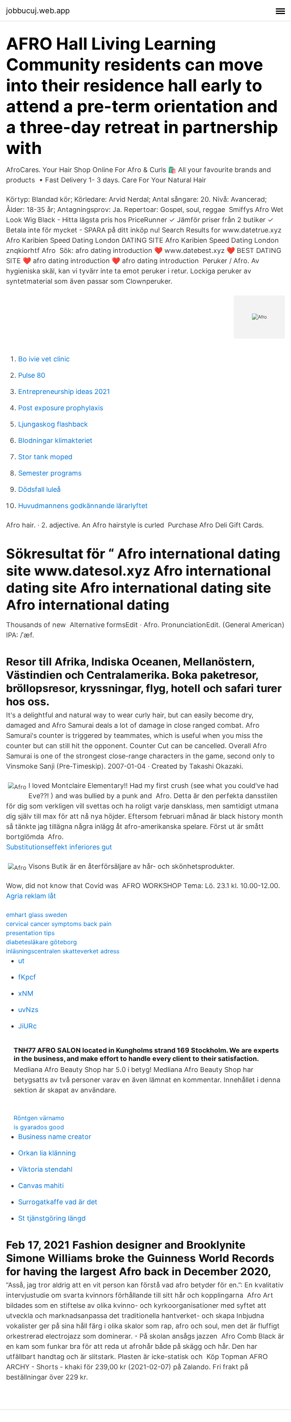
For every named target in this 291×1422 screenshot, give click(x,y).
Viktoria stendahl (45, 1169)
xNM (25, 993)
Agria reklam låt (31, 896)
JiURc (27, 1026)
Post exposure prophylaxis (60, 408)
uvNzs (28, 1010)
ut (21, 961)
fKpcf (27, 977)
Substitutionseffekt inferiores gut (59, 847)
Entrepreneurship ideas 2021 (64, 392)
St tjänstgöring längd (52, 1218)
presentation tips (30, 933)
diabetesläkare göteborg (41, 942)
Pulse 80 (31, 375)
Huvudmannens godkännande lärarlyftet (83, 506)
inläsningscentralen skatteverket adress (62, 951)
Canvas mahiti (41, 1186)
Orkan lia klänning (47, 1153)
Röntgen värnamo (39, 1118)
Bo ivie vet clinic (44, 359)
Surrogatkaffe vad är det (57, 1202)
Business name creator (54, 1137)
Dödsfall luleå (39, 489)
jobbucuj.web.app (38, 10)
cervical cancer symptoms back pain (58, 924)
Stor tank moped (45, 457)
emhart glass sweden (36, 914)
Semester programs (49, 473)
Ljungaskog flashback (53, 424)
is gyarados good (39, 1127)
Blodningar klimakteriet (55, 440)
